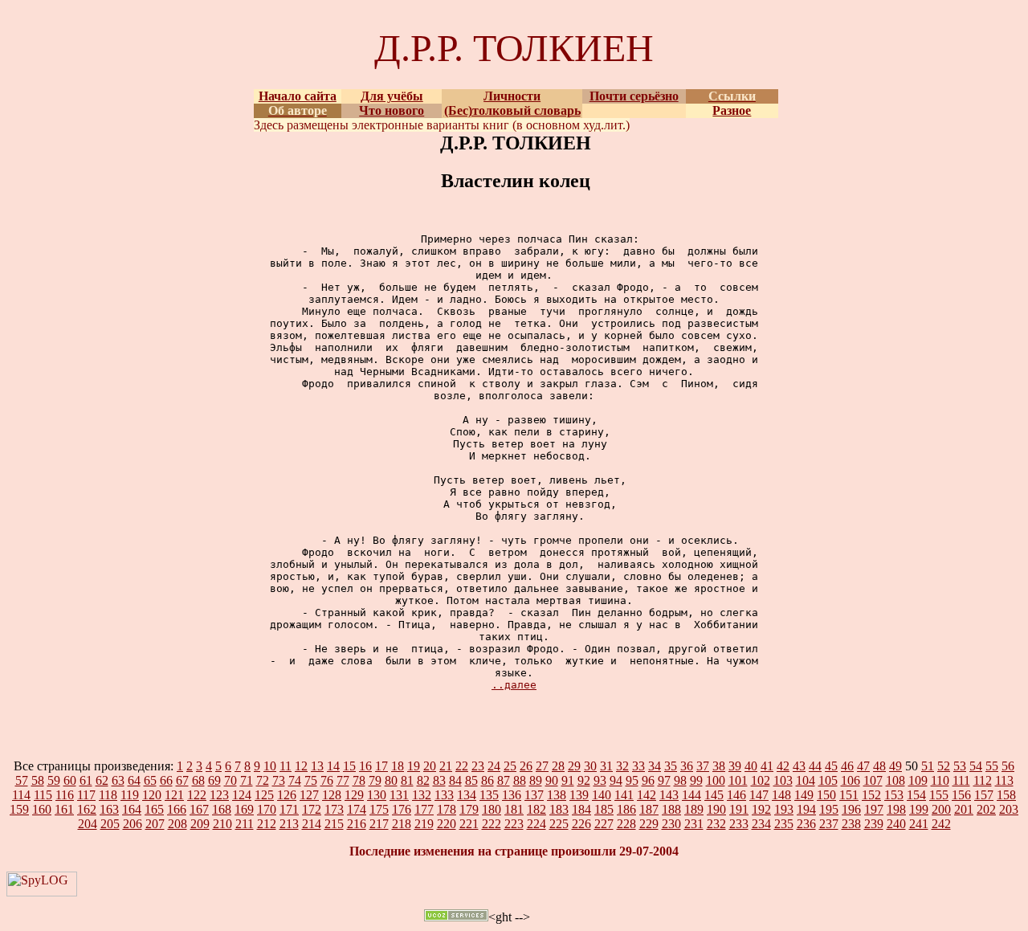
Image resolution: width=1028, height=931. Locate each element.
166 (176, 809)
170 (266, 809)
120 (151, 795)
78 (359, 780)
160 (41, 809)
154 (916, 795)
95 (632, 780)
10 (269, 766)
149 (804, 795)
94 (616, 780)
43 (799, 766)
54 (975, 766)
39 (734, 766)
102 (760, 780)
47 (863, 766)
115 (43, 795)
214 (311, 824)
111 (961, 780)
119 (129, 795)
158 (1006, 795)
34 (654, 766)
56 (1007, 766)
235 (783, 824)
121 (174, 795)
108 (895, 780)
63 (118, 780)
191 (739, 809)
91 (567, 780)
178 (446, 809)
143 (669, 795)
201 (963, 809)
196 (851, 809)
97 (664, 780)
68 (198, 780)
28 (558, 766)
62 (102, 780)
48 (879, 766)
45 (831, 766)
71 (246, 780)
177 (424, 809)
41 (767, 766)
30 (590, 766)
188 (671, 809)
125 (264, 795)
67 (182, 780)
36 (686, 766)
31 (606, 766)
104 (805, 780)
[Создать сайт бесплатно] (456, 917)
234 (761, 824)
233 (739, 824)
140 (601, 795)
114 (21, 795)
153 (894, 795)
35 (670, 766)
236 (806, 824)
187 (649, 809)
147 (759, 795)
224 (536, 824)
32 (622, 766)
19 (413, 766)
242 (941, 824)
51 (927, 766)
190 (716, 809)
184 (581, 809)
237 (828, 824)
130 (376, 795)
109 (918, 780)
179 (469, 809)
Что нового (391, 110)
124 (241, 795)
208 (177, 824)
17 (381, 766)
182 (536, 809)
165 (154, 809)
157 (983, 795)
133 (444, 795)
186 (626, 809)
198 (896, 809)
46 (847, 766)
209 (200, 824)
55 (991, 766)
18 (397, 766)
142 (646, 795)
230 (671, 824)
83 (439, 780)
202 (986, 809)
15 (349, 766)
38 (718, 766)
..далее (514, 685)
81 (407, 780)
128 (331, 795)
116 (64, 795)
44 (815, 766)
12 (301, 766)
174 (356, 809)
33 (638, 766)
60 (69, 780)
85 (471, 780)
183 (559, 809)
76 (326, 780)
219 (424, 824)
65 (150, 780)
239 (873, 824)
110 (940, 780)
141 (624, 795)
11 (285, 766)
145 (714, 795)
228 (626, 824)
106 (850, 780)
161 (64, 809)
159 (19, 809)
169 (244, 809)
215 (334, 824)
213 (289, 824)
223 (514, 824)
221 (469, 824)
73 (278, 780)
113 (1004, 780)
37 (702, 766)
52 (943, 766)
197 (873, 809)
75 (310, 780)
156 (961, 795)
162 (86, 809)
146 (736, 795)
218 (401, 824)
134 (466, 795)
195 (828, 809)
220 (446, 824)
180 (491, 809)
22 (461, 766)
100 (715, 780)
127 (309, 795)
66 (166, 780)
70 (230, 780)
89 (535, 780)
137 (534, 795)
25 (510, 766)
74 (294, 780)
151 (849, 795)
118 (108, 795)
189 (694, 809)
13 (317, 766)
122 (196, 795)
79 (375, 780)
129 (354, 795)
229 (649, 824)
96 (648, 780)
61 (86, 780)
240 (896, 824)
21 (445, 766)
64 (134, 780)
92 (583, 780)
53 (959, 766)
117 (86, 795)
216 (356, 824)
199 (918, 809)
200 (941, 809)
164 (131, 809)
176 (401, 809)
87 (503, 780)
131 (399, 795)
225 (559, 824)
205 (110, 824)
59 (53, 780)
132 (421, 795)
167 (199, 809)
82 (423, 780)
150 (826, 795)
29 (574, 766)
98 (680, 780)
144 (691, 795)
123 (219, 795)
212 (266, 824)
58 (37, 780)
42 (783, 766)
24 (493, 766)
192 (761, 809)
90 (551, 780)
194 (806, 809)
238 (851, 824)
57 (21, 780)
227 (604, 824)
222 (491, 824)
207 (155, 824)
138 (556, 795)
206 (132, 824)
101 (738, 780)
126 (286, 795)
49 (895, 766)
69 (214, 780)
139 (579, 795)
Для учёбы (392, 96)
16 (365, 766)
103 (783, 780)
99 (696, 780)
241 (918, 824)
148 (781, 795)
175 (379, 809)
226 (581, 824)
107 (873, 780)
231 (694, 824)
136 (511, 795)
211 (244, 824)
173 (334, 809)
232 (716, 824)
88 (519, 780)
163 (109, 809)
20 (429, 766)
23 (477, 766)
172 (311, 809)
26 (526, 766)
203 (1008, 809)
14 (333, 766)
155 (938, 795)
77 (343, 780)
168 (221, 809)
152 (871, 795)
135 (489, 795)
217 (379, 824)
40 (750, 766)
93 (600, 780)
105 (828, 780)
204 (87, 824)
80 (391, 780)
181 (514, 809)
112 (982, 780)
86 (487, 780)
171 (289, 809)
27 (542, 766)
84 (455, 780)
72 (262, 780)
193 (783, 809)
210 (222, 824)
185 (604, 809)
